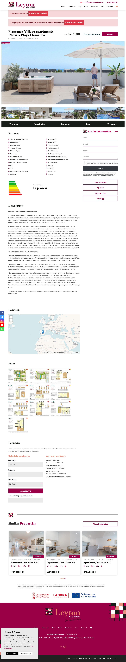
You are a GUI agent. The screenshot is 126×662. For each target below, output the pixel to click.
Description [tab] (39, 124)
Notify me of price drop (92, 34)
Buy (79, 6)
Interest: (11, 470)
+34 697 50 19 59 (112, 2)
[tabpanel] (26, 553)
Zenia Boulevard (20, 222)
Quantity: (12, 460)
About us (72, 6)
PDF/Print (102, 193)
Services (94, 6)
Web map (92, 658)
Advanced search (38, 13)
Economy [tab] (112, 124)
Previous (3, 72)
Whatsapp (100, 198)
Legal (67, 658)
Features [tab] (13, 124)
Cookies (83, 658)
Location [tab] (65, 124)
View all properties (100, 524)
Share (101, 188)
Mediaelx (114, 658)
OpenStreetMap (59, 353)
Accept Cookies (11, 653)
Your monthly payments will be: (20, 495)
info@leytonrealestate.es (94, 2)
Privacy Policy (88, 163)
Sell (102, 6)
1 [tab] (61, 578)
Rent (86, 6)
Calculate (25, 491)
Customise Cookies (25, 653)
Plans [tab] (88, 124)
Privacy (75, 658)
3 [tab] (64, 578)
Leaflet (45, 353)
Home (63, 6)
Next (122, 72)
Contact (110, 6)
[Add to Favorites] (41, 534)
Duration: (12, 479)
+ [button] (10, 317)
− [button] (10, 320)
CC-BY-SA (75, 353)
